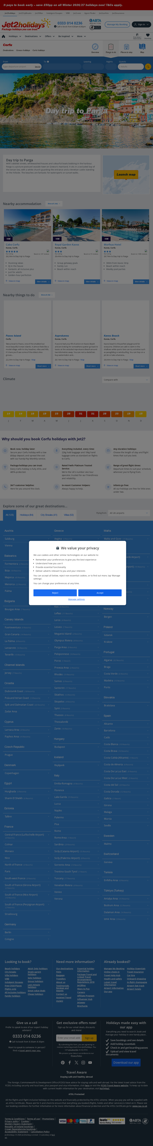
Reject (55, 592)
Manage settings (76, 599)
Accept (100, 592)
